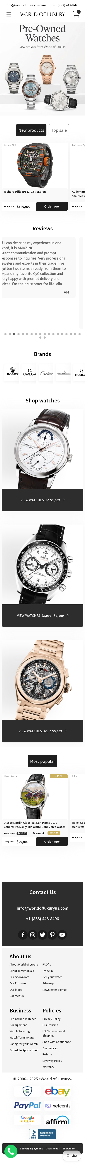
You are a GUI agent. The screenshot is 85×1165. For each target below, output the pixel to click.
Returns (47, 1054)
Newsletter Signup (54, 990)
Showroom (69, 1148)
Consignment (18, 1025)
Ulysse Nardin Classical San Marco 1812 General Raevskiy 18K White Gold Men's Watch (35, 825)
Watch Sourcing (20, 1031)
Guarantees (50, 1048)
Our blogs (16, 990)
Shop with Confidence (56, 1042)
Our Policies (50, 1025)
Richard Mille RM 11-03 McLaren (25, 192)
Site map (48, 983)
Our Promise (18, 983)
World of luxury (42, 14)
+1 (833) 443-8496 (66, 5)
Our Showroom (19, 977)
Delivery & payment (31, 1148)
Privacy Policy (51, 1019)
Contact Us (17, 996)
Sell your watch (52, 977)
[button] (5, 334)
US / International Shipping (53, 1033)
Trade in (47, 971)
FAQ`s (46, 964)
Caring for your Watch (24, 1044)
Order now (52, 206)
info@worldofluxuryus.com (26, 5)
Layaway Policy (52, 1061)
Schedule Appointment (24, 1050)
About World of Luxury (24, 964)
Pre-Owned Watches (23, 1019)
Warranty (48, 1067)
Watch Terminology (22, 1037)
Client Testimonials (22, 971)
